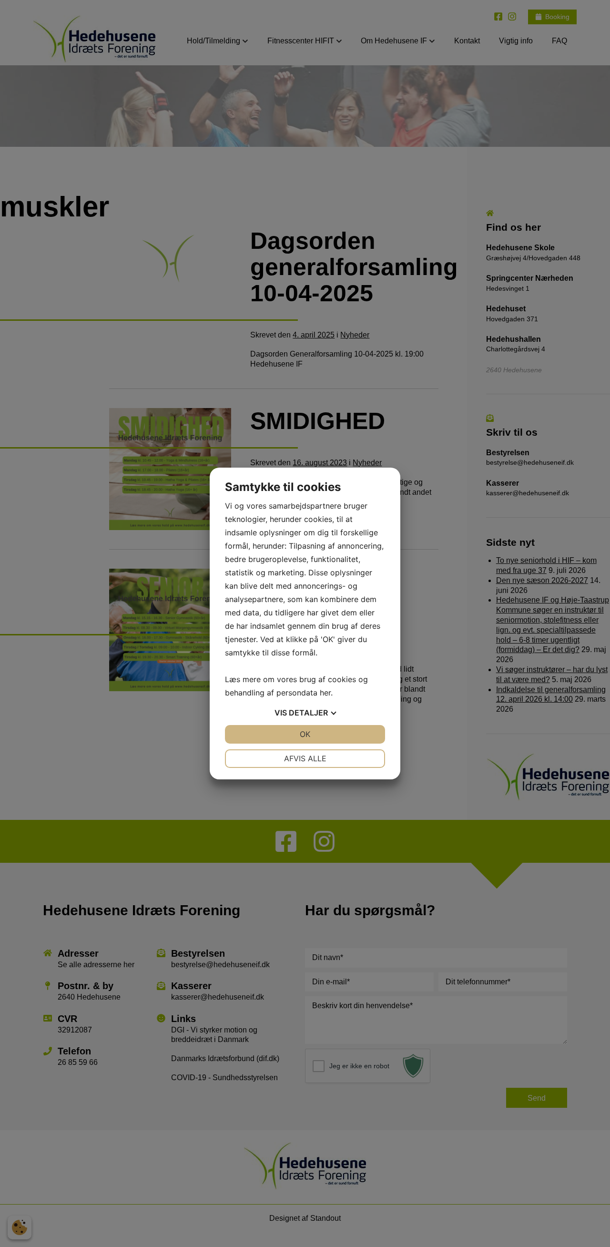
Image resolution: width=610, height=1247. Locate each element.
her (325, 692)
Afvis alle (305, 758)
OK (305, 734)
